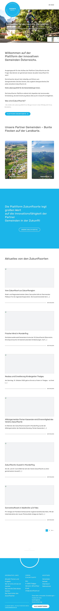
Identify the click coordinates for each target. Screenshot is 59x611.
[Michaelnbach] (16, 160)
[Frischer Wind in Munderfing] (29, 330)
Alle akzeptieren (40, 606)
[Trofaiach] (43, 160)
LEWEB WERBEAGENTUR (11, 607)
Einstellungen (50, 595)
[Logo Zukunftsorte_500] (12, 2)
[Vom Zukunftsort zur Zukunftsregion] (29, 287)
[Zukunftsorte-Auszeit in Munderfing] (29, 462)
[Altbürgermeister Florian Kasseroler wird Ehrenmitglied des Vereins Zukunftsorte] (29, 417)
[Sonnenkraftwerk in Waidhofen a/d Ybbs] (29, 504)
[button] (22, 159)
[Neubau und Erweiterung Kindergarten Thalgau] (29, 373)
